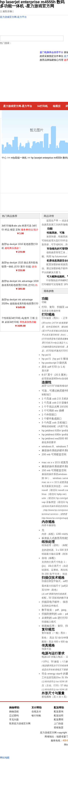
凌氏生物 (7, 11)
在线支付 (36, 711)
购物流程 (14, 711)
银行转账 (36, 715)
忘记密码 (14, 715)
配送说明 (58, 715)
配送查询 (58, 711)
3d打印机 (42, 106)
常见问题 (14, 719)
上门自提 (58, 723)
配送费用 (58, 719)
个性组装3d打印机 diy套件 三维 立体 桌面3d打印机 (20, 322)
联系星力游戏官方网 (19, 723)
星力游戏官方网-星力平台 (13, 17)
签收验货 (58, 727)
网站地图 (4, 757)
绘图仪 (57, 106)
